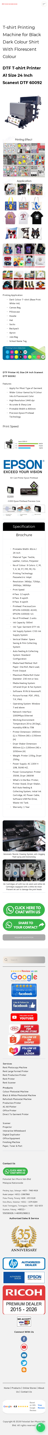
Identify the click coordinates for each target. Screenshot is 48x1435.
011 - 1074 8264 (30, 1202)
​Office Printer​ (9, 1110)
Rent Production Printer (14, 1074)
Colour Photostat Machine (15, 1091)
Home (7, 1387)
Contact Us (26, 1391)
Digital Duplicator (11, 1134)
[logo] (10, 4)
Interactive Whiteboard (14, 1130)
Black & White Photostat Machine (19, 1095)
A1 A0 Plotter (9, 1106)
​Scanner (7, 1123)
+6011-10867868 (22, 1194)
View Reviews (41, 1406)
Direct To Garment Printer (16, 1114)
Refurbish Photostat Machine (17, 1099)
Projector (7, 1126)
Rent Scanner (9, 1082)
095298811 (24, 1213)
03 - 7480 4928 (31, 1190)
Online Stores (29, 1387)
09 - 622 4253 (37, 1205)
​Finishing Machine (11, 1142)
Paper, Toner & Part (12, 1145)
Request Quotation (24, 937)
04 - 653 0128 (29, 1198)
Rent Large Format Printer (15, 1071)
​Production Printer (12, 1102)
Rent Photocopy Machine (15, 1067)
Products (16, 1387)
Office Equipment (11, 1138)
